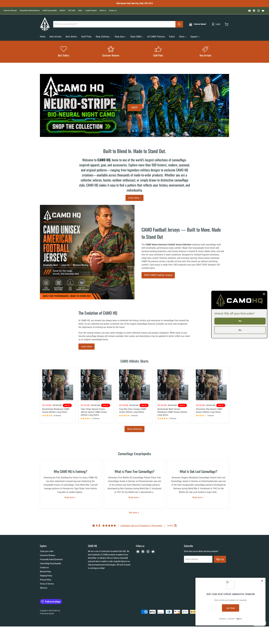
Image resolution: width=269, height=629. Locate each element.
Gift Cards (71, 10)
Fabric (80, 10)
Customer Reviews (10, 10)
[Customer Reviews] (111, 52)
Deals (182, 36)
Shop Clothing (102, 36)
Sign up (220, 559)
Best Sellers (71, 36)
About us (103, 10)
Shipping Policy (46, 575)
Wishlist (62, 10)
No (240, 330)
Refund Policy (45, 571)
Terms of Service (47, 584)
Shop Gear (120, 36)
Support (194, 36)
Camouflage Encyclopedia (50, 563)
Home (42, 36)
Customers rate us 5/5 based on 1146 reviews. (141, 525)
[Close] (264, 294)
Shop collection (134, 429)
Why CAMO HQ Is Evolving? (70, 471)
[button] (216, 24)
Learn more (86, 346)
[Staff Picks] (158, 52)
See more (133, 512)
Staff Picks (86, 36)
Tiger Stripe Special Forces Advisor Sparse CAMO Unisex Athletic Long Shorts (94, 412)
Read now (69, 497)
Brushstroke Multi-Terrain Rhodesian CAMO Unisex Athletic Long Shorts (172, 412)
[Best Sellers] (63, 52)
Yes (240, 321)
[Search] (179, 24)
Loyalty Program (91, 10)
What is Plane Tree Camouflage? (135, 471)
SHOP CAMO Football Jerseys (158, 275)
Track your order (47, 551)
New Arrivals (56, 36)
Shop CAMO (136, 36)
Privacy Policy (45, 579)
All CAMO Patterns (156, 36)
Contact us (113, 10)
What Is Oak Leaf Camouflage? (198, 471)
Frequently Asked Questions (30, 10)
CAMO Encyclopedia (49, 10)
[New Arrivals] (205, 52)
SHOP (134, 107)
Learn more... (134, 197)
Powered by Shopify (47, 613)
